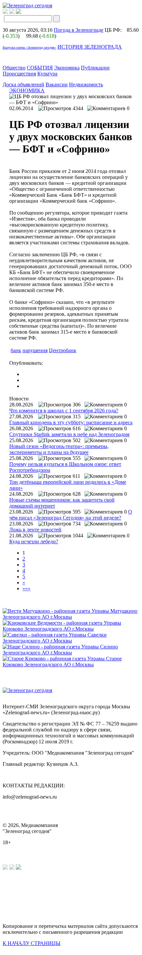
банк (16, 350)
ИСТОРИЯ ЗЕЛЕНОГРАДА (89, 47)
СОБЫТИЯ (40, 67)
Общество (14, 67)
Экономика (67, 67)
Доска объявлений (23, 84)
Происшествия (19, 73)
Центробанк (62, 350)
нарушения (35, 350)
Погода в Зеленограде (78, 30)
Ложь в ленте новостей (35, 529)
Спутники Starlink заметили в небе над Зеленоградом (69, 434)
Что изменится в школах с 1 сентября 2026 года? (63, 410)
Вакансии (57, 84)
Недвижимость (86, 84)
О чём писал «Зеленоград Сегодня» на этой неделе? (70, 514)
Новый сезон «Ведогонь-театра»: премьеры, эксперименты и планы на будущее (59, 449)
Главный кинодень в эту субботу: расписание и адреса (70, 422)
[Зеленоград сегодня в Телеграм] (12, 12)
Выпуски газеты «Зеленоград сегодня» (29, 47)
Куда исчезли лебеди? (33, 541)
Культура (47, 73)
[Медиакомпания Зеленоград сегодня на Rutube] (5, 12)
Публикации (95, 67)
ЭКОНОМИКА (27, 90)
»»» (26, 588)
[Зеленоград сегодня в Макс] (22, 12)
